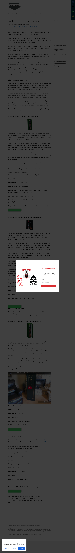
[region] (14, 545)
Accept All (21, 548)
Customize (7, 548)
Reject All (14, 548)
